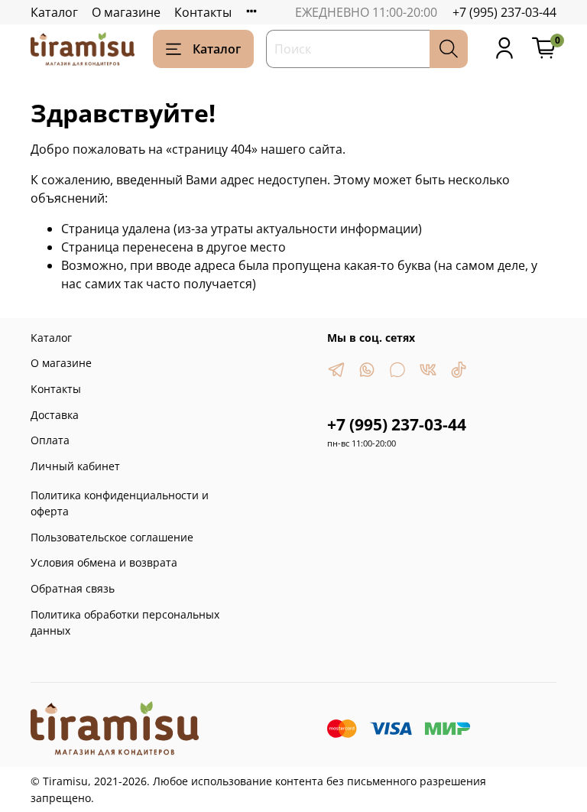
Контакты (203, 12)
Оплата (50, 440)
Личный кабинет (75, 466)
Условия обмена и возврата (104, 562)
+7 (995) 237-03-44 (504, 12)
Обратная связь (73, 588)
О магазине (126, 12)
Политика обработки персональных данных (125, 622)
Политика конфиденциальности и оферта (120, 503)
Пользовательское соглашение (112, 537)
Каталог (54, 12)
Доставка (55, 415)
